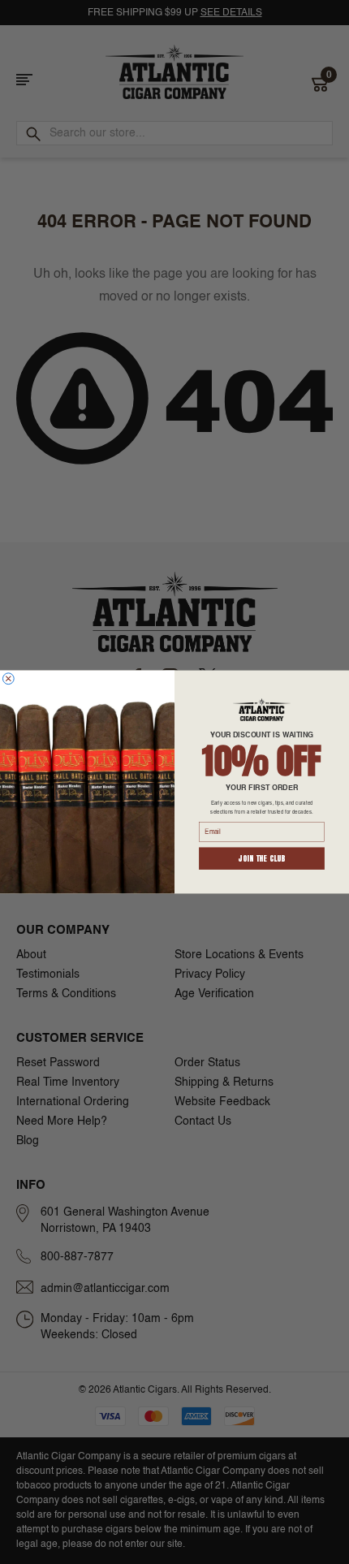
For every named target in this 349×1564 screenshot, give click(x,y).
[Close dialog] (8, 679)
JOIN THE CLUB (261, 858)
